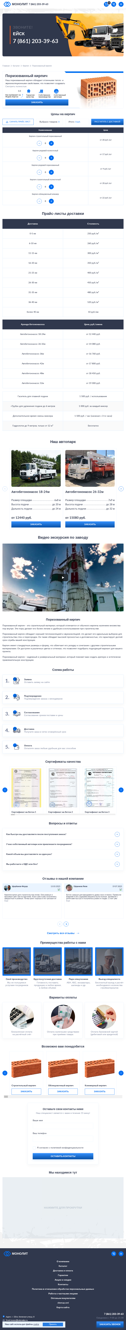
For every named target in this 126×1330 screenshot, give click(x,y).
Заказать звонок (110, 1324)
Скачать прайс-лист (20, 122)
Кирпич (26, 66)
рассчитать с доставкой (107, 122)
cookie (36, 1324)
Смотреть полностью (16, 86)
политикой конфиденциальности (67, 1148)
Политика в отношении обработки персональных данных (63, 1289)
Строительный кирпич (24, 1086)
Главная (6, 66)
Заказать (37, 102)
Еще (6, 901)
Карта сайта (63, 1307)
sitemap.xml (63, 1303)
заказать (26, 1092)
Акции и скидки (63, 1280)
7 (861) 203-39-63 (38, 4)
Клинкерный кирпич (95, 1086)
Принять (53, 1324)
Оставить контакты (63, 1156)
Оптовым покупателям (63, 1298)
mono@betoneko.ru (19, 1320)
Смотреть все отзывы (61, 933)
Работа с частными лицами (63, 1294)
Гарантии (63, 1275)
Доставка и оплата (63, 1271)
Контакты (63, 1284)
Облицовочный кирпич (60, 1086)
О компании (63, 1261)
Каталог (16, 66)
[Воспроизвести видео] (63, 577)
